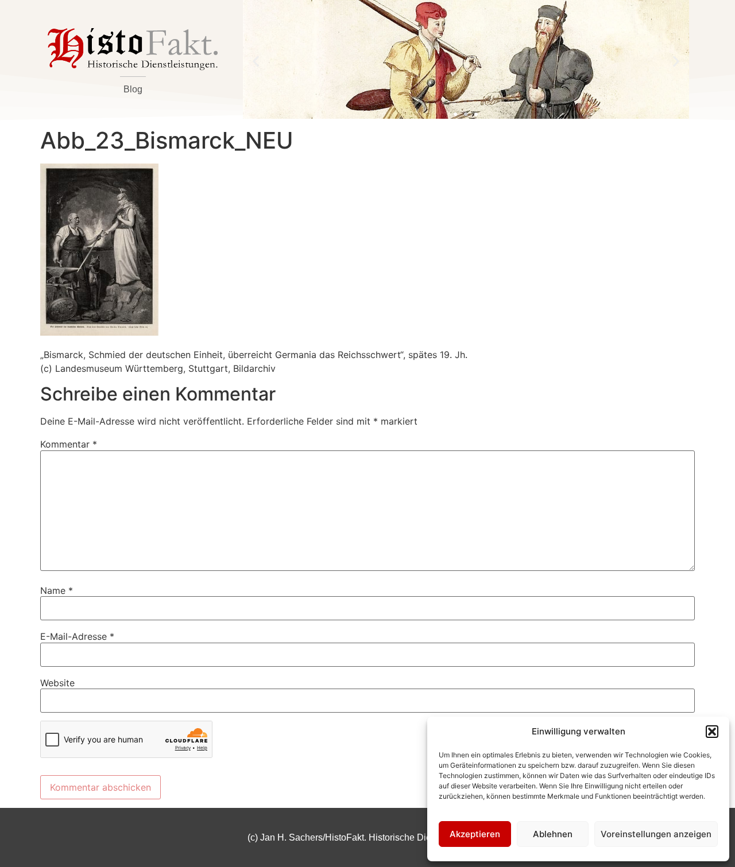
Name (56, 590)
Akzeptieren (475, 834)
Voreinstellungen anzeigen (656, 834)
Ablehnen (552, 834)
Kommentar (68, 444)
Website (57, 682)
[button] (712, 731)
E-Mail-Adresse (77, 636)
